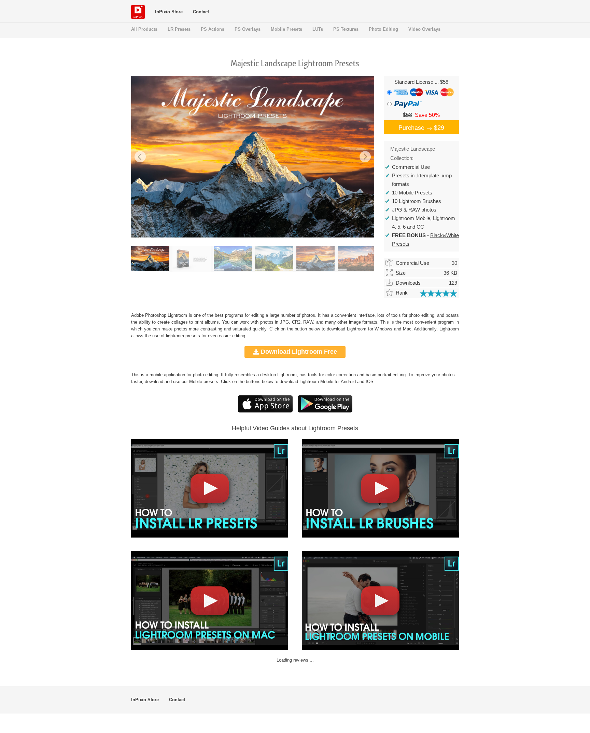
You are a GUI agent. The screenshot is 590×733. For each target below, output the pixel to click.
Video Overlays (424, 29)
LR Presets (179, 29)
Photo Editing (383, 29)
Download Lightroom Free (299, 351)
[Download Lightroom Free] (265, 410)
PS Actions (212, 29)
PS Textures (346, 29)
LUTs (317, 29)
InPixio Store (169, 11)
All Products (144, 29)
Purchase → (421, 127)
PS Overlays (248, 29)
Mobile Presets (286, 29)
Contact (201, 11)
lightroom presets (183, 335)
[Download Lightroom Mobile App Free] (325, 410)
